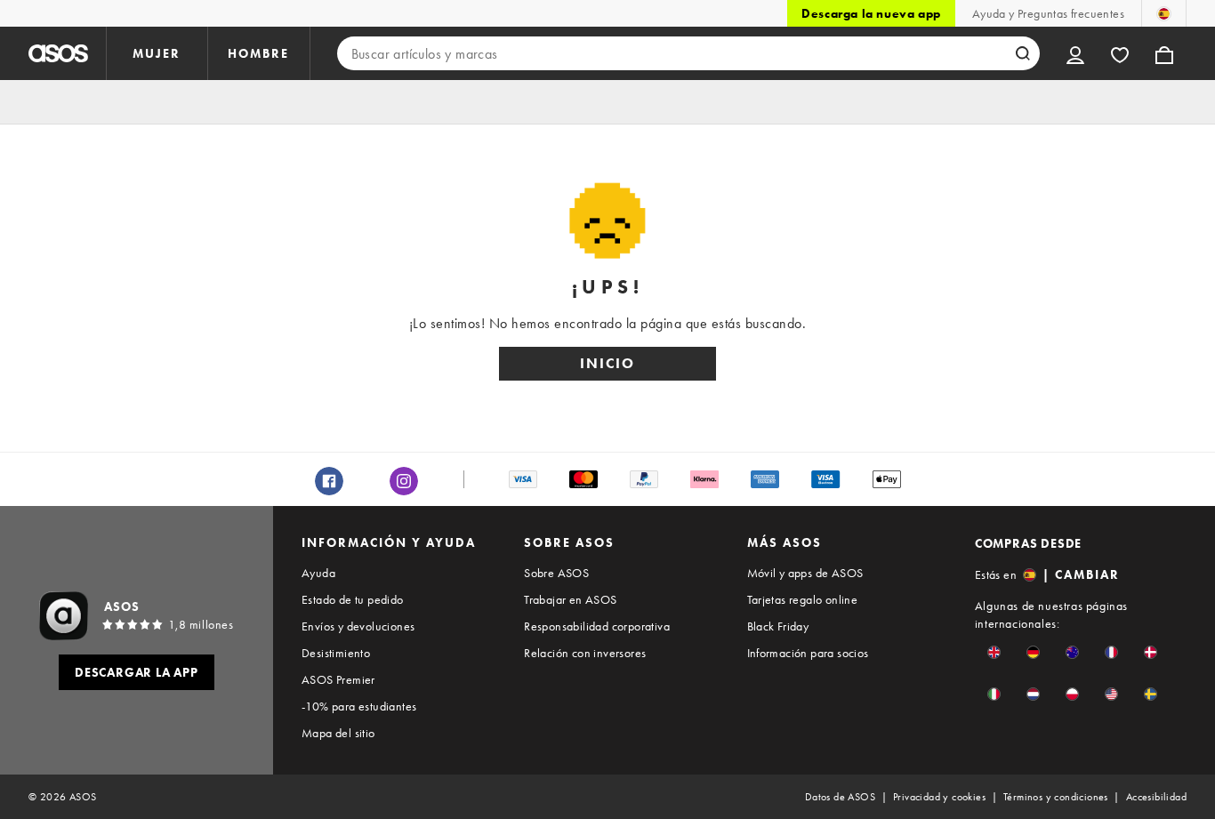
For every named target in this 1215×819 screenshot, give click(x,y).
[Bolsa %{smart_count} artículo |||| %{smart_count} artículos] (1164, 53)
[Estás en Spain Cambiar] (1164, 13)
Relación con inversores (585, 653)
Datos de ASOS (840, 797)
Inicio (607, 363)
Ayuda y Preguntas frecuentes (1048, 13)
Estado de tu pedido (353, 599)
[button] (994, 652)
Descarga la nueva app (871, 13)
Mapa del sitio (338, 733)
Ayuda (318, 573)
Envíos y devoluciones (358, 626)
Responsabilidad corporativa (597, 626)
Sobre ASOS (556, 573)
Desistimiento (336, 653)
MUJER (157, 53)
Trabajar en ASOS (570, 599)
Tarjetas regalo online (802, 599)
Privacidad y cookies (939, 797)
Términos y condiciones (1055, 797)
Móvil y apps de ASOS (805, 573)
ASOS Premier (338, 679)
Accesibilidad (1156, 797)
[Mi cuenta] (1075, 53)
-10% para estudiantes (359, 706)
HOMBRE (258, 53)
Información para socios (808, 653)
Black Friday (778, 626)
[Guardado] (1120, 53)
